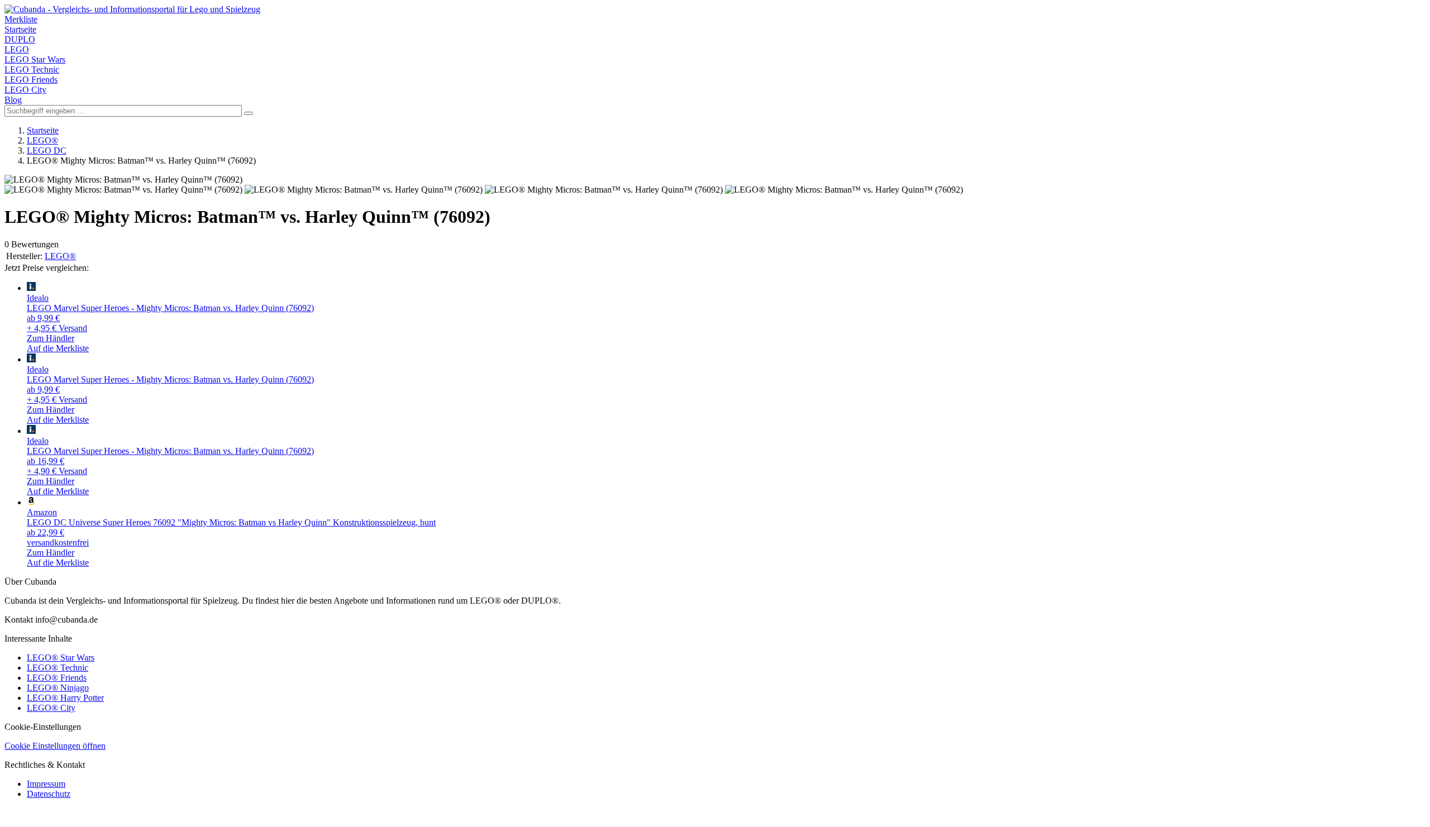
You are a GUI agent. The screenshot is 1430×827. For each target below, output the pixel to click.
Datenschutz (48, 794)
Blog (13, 99)
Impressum (46, 783)
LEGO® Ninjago (58, 687)
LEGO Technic (31, 69)
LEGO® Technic (57, 667)
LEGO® (42, 140)
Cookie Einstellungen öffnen (55, 745)
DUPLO (19, 39)
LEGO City (25, 89)
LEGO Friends (31, 79)
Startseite (20, 29)
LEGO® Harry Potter (65, 697)
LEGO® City (51, 708)
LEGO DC (46, 150)
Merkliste (20, 19)
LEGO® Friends (57, 677)
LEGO (16, 49)
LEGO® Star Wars (60, 657)
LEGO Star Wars (34, 59)
